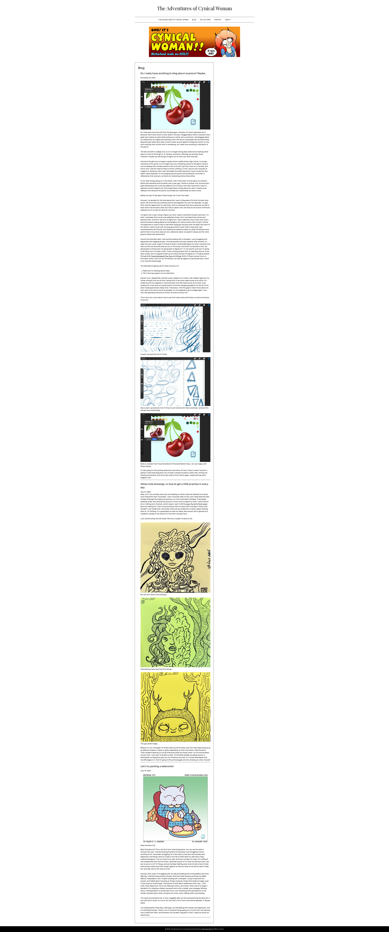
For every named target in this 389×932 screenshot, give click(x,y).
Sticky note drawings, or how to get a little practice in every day (174, 486)
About (228, 20)
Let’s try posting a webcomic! (157, 766)
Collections (205, 20)
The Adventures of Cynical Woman (194, 8)
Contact (218, 20)
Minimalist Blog (207, 929)
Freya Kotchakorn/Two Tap (161, 256)
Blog (194, 20)
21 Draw (178, 256)
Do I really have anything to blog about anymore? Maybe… (173, 73)
